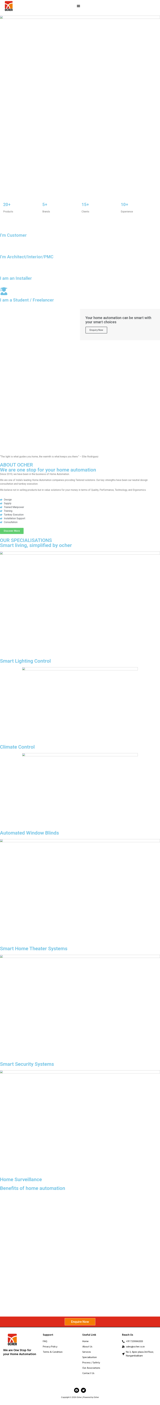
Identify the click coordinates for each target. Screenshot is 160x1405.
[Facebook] (76, 1390)
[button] (78, 6)
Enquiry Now (96, 330)
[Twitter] (83, 1390)
